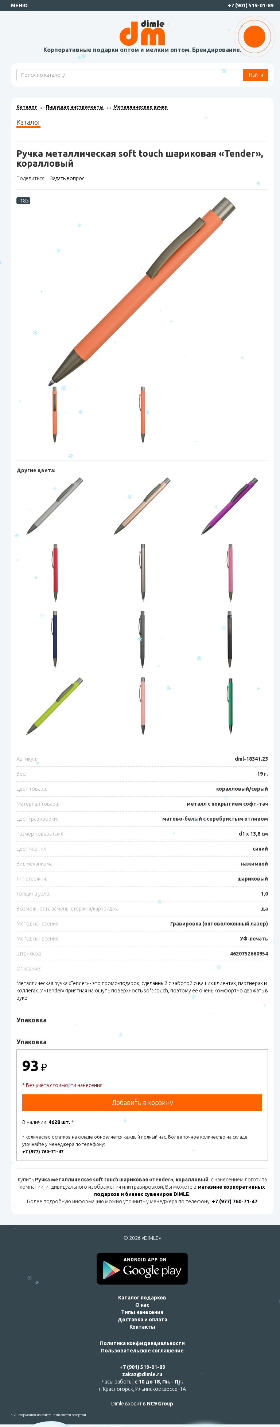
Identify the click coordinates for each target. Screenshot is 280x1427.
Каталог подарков (142, 1298)
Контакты (142, 1327)
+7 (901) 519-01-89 (250, 5)
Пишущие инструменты (75, 106)
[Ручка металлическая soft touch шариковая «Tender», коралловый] (142, 291)
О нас (142, 1305)
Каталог (26, 106)
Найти (255, 75)
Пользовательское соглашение (142, 1351)
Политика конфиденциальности (142, 1343)
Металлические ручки (140, 106)
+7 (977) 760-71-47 (42, 1151)
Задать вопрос (67, 178)
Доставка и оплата (142, 1319)
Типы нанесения (142, 1312)
